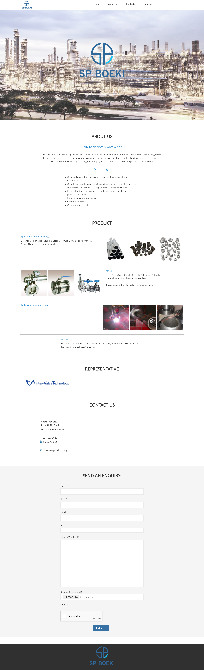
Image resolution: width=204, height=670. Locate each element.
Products (130, 4)
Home (96, 4)
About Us (112, 4)
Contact (148, 4)
